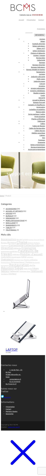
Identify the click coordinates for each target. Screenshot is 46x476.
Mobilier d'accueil (31, 254)
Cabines (42, 135)
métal (24, 256)
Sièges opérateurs (39, 46)
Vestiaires (4, 274)
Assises (42, 39)
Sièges (42, 41)
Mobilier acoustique (38, 133)
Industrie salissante (38, 76)
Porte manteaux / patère (36, 114)
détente (17, 248)
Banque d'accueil (39, 102)
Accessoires (40, 107)
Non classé (10, 223)
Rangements (40, 72)
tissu (28, 271)
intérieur (16, 254)
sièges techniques (39, 50)
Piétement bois (18, 260)
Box (43, 137)
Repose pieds (40, 112)
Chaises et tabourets (38, 53)
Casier (43, 95)
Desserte (42, 97)
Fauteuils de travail (19, 252)
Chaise (22, 242)
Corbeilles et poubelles (37, 109)
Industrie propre (39, 81)
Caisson (42, 83)
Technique (22, 271)
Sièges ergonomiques (37, 144)
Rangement (36, 262)
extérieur (14, 251)
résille (32, 265)
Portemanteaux (5, 262)
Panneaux (41, 140)
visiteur (12, 273)
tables (5, 271)
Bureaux (42, 62)
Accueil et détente (38, 100)
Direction (7, 248)
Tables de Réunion (38, 126)
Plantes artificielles (38, 119)
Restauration (40, 58)
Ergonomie (41, 142)
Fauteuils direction (38, 43)
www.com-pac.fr (14, 427)
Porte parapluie (39, 116)
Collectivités (32, 245)
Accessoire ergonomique (36, 149)
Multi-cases (41, 79)
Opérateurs (7, 259)
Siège (18, 268)
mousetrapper (16, 257)
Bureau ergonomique (38, 147)
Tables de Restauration (37, 128)
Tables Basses (40, 130)
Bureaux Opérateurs (38, 67)
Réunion (7, 268)
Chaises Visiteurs (34, 243)
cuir (42, 245)
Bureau (4, 242)
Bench (42, 240)
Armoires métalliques (37, 90)
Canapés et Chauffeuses (36, 104)
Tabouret (14, 271)
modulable (6, 256)
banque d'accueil (34, 240)
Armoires (42, 86)
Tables (42, 123)
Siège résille (27, 268)
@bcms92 (7, 397)
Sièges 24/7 (41, 48)
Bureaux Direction (38, 65)
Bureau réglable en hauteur (35, 69)
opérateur (30, 257)
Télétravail (41, 121)
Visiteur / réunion (39, 55)
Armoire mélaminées (38, 88)
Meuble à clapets (39, 93)
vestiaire (42, 74)
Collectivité (41, 60)
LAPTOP (12, 349)
